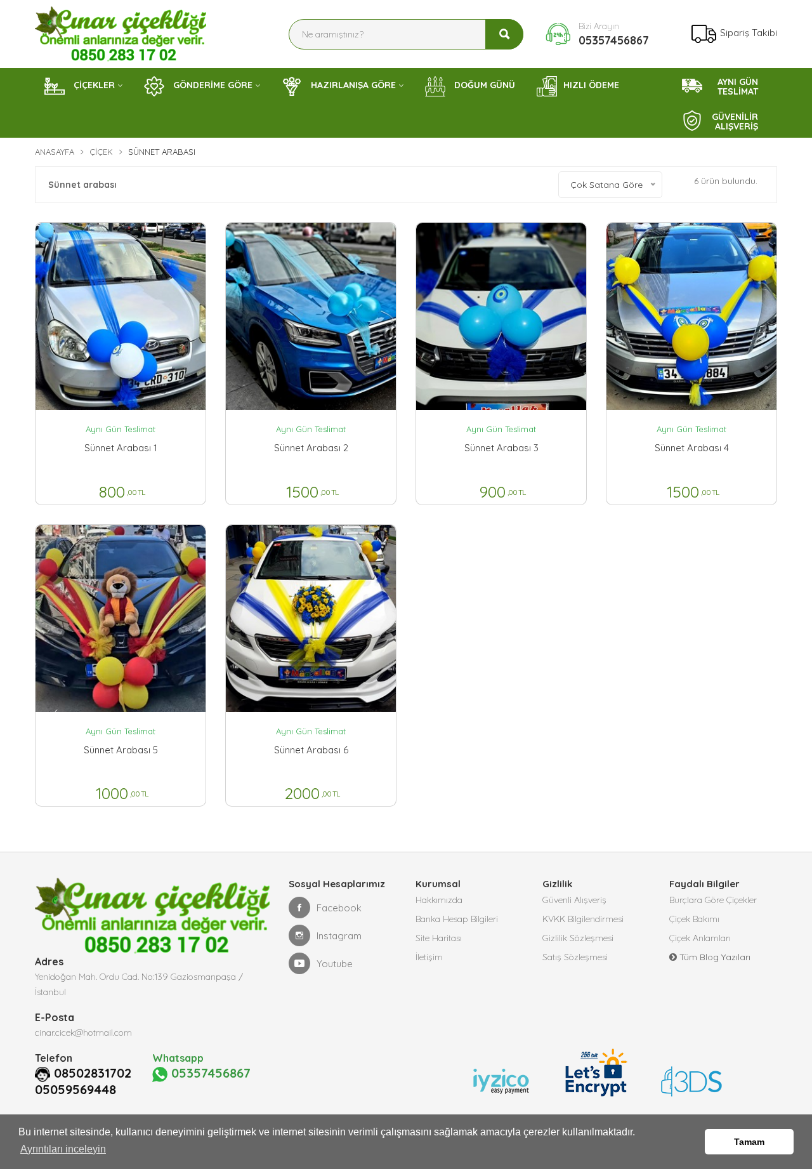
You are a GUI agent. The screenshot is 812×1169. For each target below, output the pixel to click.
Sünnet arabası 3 (501, 448)
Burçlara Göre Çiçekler (713, 900)
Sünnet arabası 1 (120, 448)
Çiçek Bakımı (694, 919)
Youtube (335, 964)
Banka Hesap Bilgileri (457, 919)
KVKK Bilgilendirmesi (583, 919)
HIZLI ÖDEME (591, 85)
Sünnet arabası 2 (311, 448)
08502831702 (92, 1073)
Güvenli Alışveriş (574, 900)
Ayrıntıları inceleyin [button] (63, 1149)
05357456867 (614, 40)
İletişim (429, 957)
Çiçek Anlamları (700, 938)
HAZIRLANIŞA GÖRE (352, 85)
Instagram (339, 936)
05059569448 (75, 1089)
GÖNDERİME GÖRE (211, 85)
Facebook (339, 908)
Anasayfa (54, 152)
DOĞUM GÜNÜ (483, 85)
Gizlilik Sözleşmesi (577, 938)
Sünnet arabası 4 (692, 448)
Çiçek (101, 152)
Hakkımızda (439, 900)
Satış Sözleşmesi (575, 957)
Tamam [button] (749, 1142)
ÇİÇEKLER (93, 85)
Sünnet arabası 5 (121, 750)
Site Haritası (439, 938)
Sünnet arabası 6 (311, 750)
